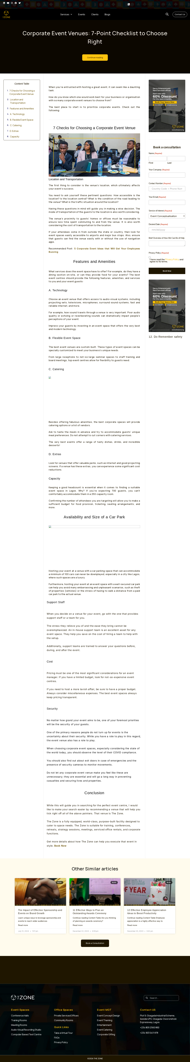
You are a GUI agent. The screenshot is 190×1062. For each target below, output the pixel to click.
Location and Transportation (18, 101)
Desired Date (158, 224)
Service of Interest (160, 210)
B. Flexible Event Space (21, 119)
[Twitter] (19, 3)
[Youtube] (8, 3)
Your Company (159, 169)
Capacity (14, 136)
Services (64, 14)
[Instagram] (12, 3)
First (151, 162)
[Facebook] (15, 3)
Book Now (60, 845)
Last (169, 162)
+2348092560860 (140, 6)
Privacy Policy (172, 259)
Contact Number (160, 183)
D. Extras (14, 131)
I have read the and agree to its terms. (166, 260)
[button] (167, 14)
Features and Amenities (22, 108)
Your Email (157, 197)
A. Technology (17, 114)
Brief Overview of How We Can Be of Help (166, 238)
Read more (23, 925)
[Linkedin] (4, 3)
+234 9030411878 (159, 6)
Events (81, 14)
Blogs (107, 14)
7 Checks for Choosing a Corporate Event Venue (22, 92)
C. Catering (16, 125)
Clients (94, 14)
